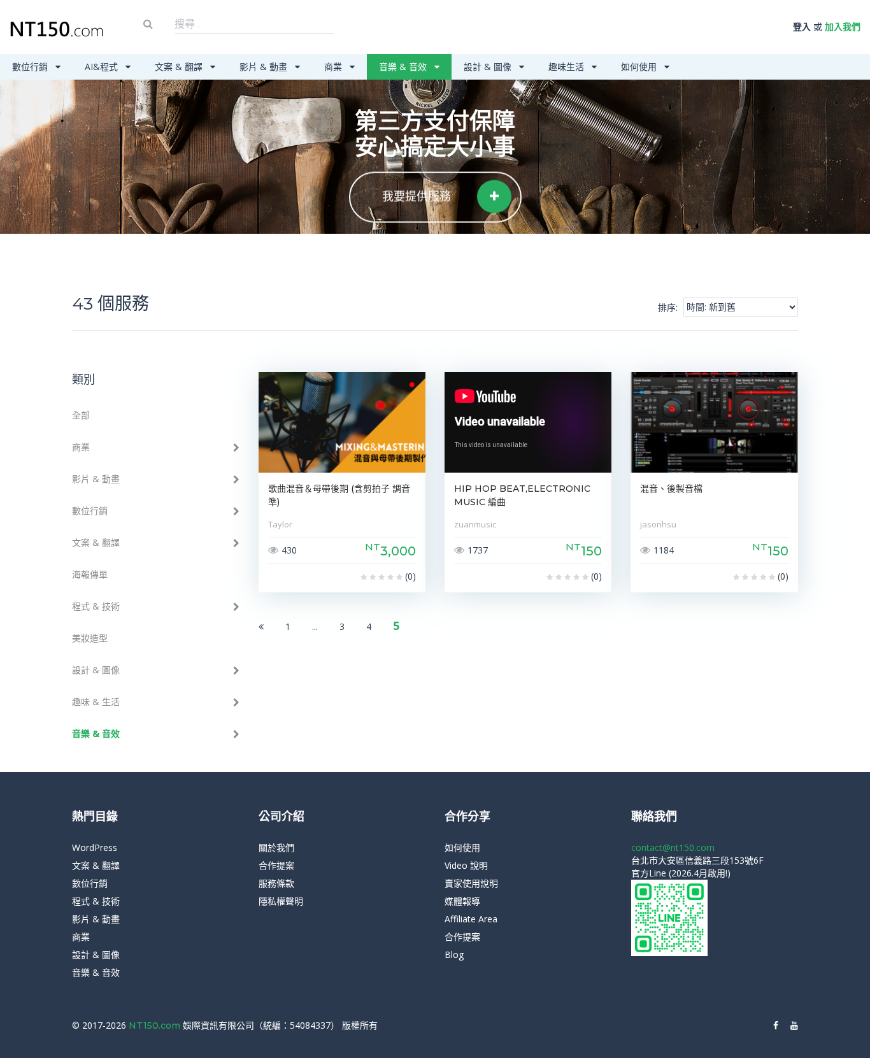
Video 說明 (466, 865)
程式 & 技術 (96, 606)
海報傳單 (90, 574)
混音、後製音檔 (671, 488)
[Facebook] (775, 1025)
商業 (334, 67)
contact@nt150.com (673, 847)
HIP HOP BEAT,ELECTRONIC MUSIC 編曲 (522, 495)
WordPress (94, 847)
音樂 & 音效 (404, 67)
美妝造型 (90, 638)
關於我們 (276, 847)
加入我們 (842, 26)
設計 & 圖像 (489, 67)
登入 (802, 26)
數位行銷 (31, 67)
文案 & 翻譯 (180, 67)
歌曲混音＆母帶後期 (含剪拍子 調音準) (339, 495)
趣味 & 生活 (96, 702)
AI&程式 (102, 67)
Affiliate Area (471, 919)
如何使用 (640, 67)
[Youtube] (794, 1025)
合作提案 (276, 865)
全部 (81, 415)
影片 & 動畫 (264, 67)
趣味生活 (567, 67)
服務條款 (276, 883)
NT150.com (156, 1025)
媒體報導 (462, 901)
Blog (454, 954)
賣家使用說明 (471, 883)
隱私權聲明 (281, 901)
